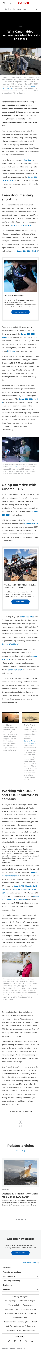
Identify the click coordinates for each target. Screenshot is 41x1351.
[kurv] (4, 3)
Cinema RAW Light (10, 644)
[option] (20, 1185)
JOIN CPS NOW (20, 312)
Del (20, 1126)
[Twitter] (26, 1341)
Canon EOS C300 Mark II (20, 225)
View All (19, 1151)
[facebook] (9, 1341)
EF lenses (11, 351)
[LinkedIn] (20, 1341)
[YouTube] (32, 1341)
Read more (20, 601)
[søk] (10, 3)
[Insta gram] (15, 1341)
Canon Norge (20, 1336)
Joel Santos (28, 160)
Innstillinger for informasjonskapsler (21, 1330)
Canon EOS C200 (15, 467)
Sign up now (20, 1252)
